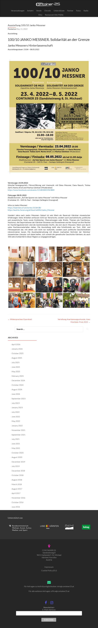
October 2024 (17, 385)
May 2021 (16, 448)
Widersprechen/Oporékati (20, 319)
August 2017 (17, 489)
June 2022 (16, 416)
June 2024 (16, 394)
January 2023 (17, 407)
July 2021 (15, 439)
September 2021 (18, 434)
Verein (38, 10)
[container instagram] (51, 602)
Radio (86, 10)
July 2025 (15, 362)
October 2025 (17, 353)
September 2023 (18, 398)
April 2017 (16, 493)
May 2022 (16, 421)
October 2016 (17, 502)
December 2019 (18, 462)
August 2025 (17, 358)
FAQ (40, 15)
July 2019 (15, 466)
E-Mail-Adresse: (49, 609)
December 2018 (18, 471)
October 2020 (17, 453)
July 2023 (15, 403)
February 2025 (18, 376)
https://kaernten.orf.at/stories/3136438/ (24, 207)
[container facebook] (46, 602)
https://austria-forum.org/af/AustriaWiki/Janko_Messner (31, 210)
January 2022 (17, 425)
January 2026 (17, 349)
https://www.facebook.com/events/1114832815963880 (31, 190)
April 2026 (16, 344)
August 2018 (17, 480)
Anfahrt (30, 10)
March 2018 (17, 484)
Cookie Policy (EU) (49, 570)
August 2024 (17, 389)
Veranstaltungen (17, 10)
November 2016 (18, 498)
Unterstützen (59, 10)
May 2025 (16, 371)
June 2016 (16, 507)
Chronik (47, 10)
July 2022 (15, 412)
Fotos (78, 10)
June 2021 (16, 443)
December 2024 (18, 380)
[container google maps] (49, 546)
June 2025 (16, 367)
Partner (70, 10)
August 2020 (17, 457)
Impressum (49, 567)
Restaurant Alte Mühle (54, 15)
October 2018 (17, 475)
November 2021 (18, 430)
